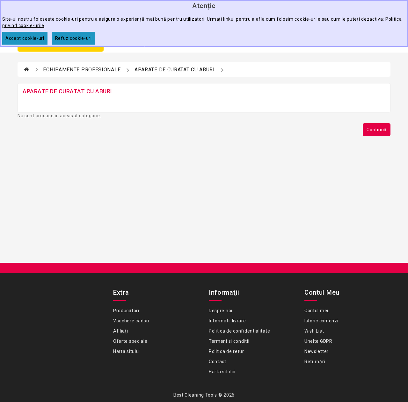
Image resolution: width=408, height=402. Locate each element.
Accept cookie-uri (24, 38)
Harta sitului (126, 351)
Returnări (314, 361)
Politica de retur (226, 351)
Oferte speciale (130, 341)
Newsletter (316, 351)
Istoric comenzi (321, 320)
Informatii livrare (227, 320)
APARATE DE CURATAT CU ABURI (175, 70)
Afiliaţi (120, 331)
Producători (126, 310)
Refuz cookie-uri (73, 38)
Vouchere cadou (131, 320)
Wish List (314, 331)
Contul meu (317, 310)
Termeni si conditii (229, 341)
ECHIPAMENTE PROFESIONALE (81, 70)
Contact (217, 361)
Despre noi (220, 310)
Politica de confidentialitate (239, 331)
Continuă (377, 129)
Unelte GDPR (318, 341)
